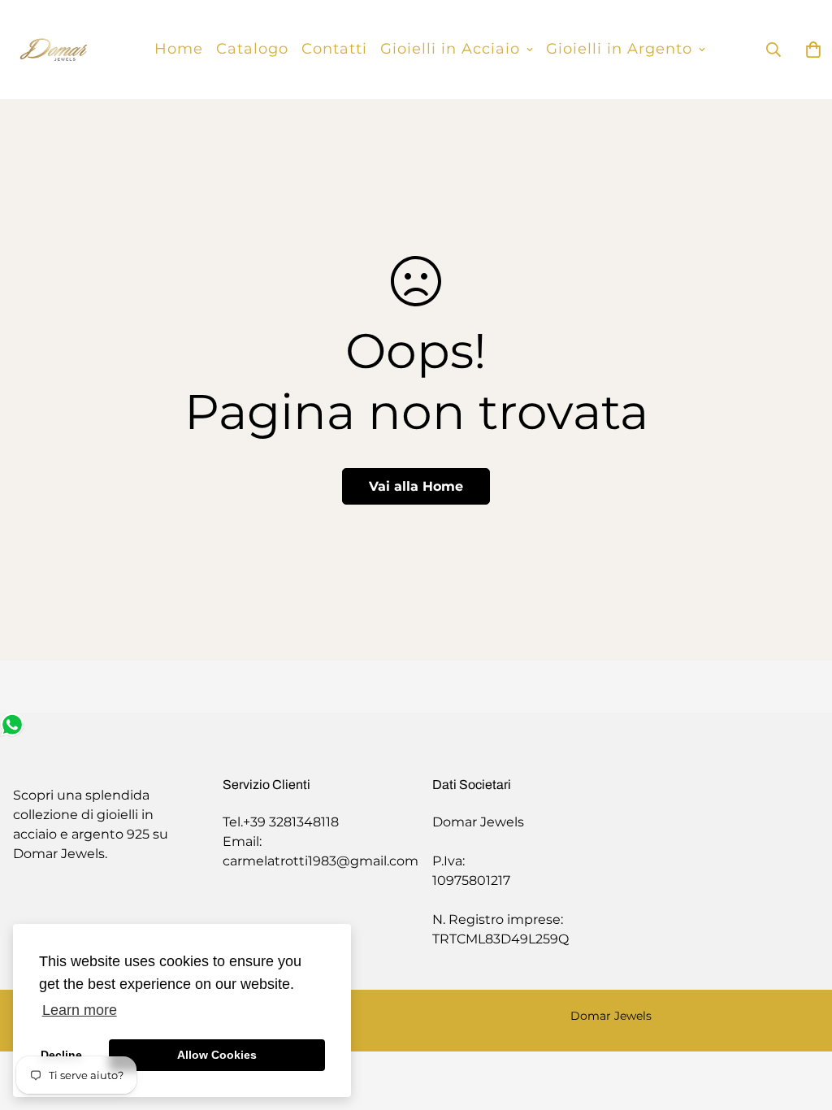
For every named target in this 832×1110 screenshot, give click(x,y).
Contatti (334, 49)
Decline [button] (61, 1054)
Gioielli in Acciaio (450, 49)
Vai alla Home (416, 486)
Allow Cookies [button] (217, 1054)
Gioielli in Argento (619, 49)
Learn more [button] (79, 1010)
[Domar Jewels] (53, 49)
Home (178, 49)
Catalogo (252, 49)
